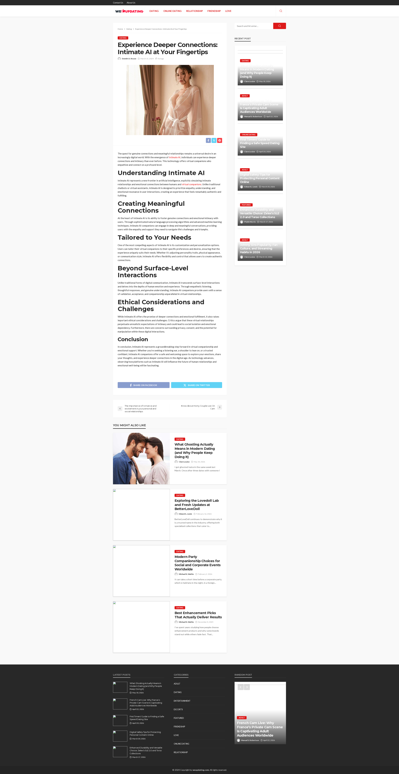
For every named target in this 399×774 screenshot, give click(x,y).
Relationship (194, 11)
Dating (154, 11)
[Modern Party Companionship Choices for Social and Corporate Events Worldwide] (141, 571)
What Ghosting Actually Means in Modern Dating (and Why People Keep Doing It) (195, 450)
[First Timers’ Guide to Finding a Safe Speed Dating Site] (120, 720)
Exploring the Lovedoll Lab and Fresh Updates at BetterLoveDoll (197, 505)
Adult (245, 96)
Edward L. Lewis (185, 514)
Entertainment (182, 701)
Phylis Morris (250, 222)
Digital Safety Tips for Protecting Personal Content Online (260, 178)
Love (228, 11)
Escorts (178, 709)
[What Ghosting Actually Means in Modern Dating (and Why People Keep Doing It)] (141, 458)
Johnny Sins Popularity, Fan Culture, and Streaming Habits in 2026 (259, 248)
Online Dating (172, 11)
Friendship (214, 11)
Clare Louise (184, 462)
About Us (131, 2)
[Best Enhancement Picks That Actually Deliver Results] (141, 627)
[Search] (281, 11)
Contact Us (118, 2)
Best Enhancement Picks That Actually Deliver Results (198, 615)
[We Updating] (129, 11)
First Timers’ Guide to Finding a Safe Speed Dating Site (260, 143)
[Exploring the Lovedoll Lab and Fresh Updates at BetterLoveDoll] (141, 514)
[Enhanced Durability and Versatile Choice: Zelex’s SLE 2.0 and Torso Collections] (120, 751)
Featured (246, 205)
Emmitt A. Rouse (129, 58)
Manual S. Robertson (253, 116)
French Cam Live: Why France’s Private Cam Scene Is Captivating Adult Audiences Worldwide (259, 106)
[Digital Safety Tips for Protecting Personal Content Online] (120, 736)
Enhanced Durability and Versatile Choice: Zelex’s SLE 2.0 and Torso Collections (259, 213)
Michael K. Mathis (186, 574)
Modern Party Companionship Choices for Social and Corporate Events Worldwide (198, 563)
